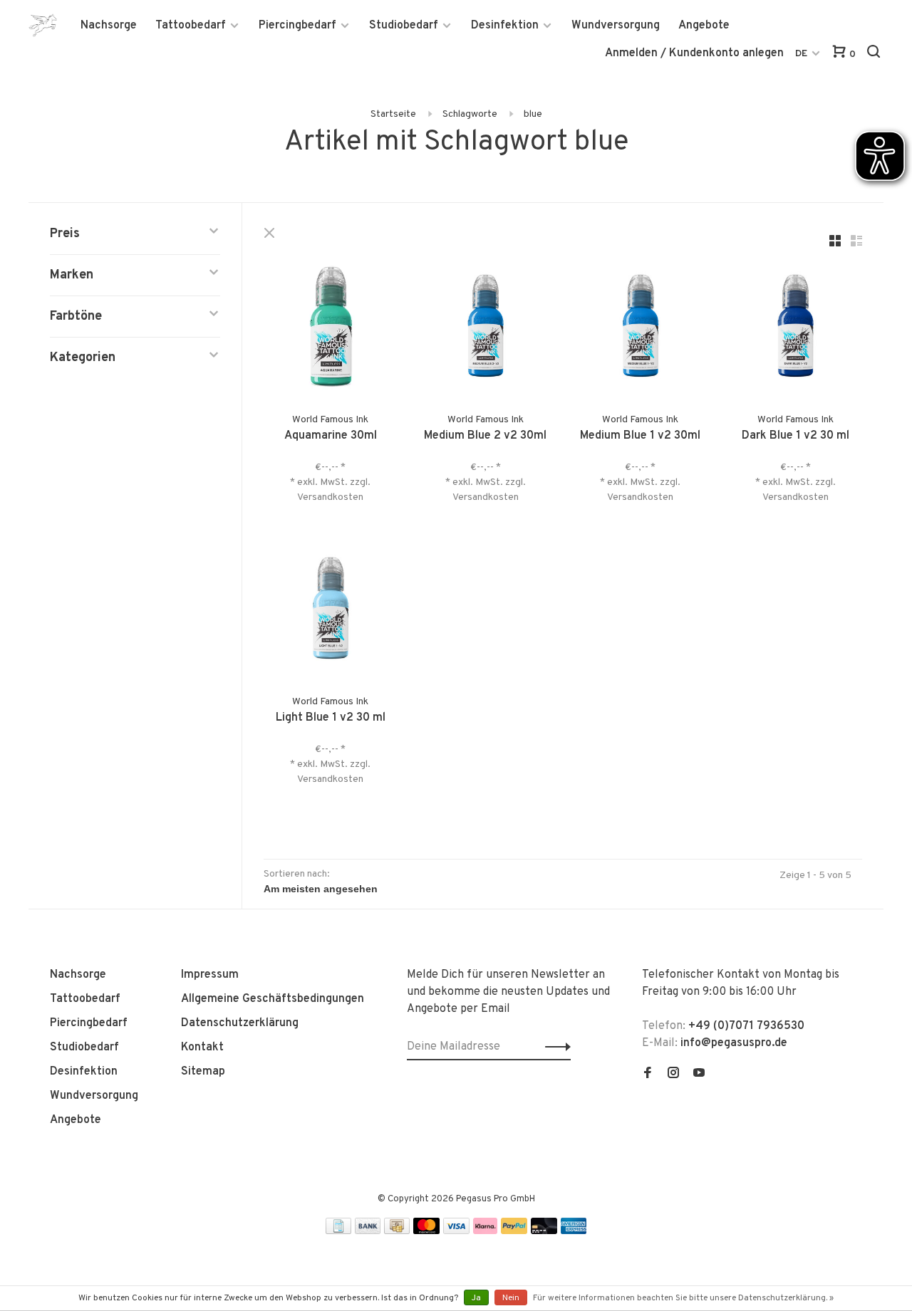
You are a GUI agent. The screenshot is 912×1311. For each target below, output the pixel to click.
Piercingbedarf (297, 26)
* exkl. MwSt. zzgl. (330, 482)
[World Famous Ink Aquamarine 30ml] (331, 328)
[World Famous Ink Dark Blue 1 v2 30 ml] (796, 328)
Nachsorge (109, 26)
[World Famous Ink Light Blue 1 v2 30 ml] (331, 611)
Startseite (393, 114)
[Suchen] (875, 54)
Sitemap (203, 1072)
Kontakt (202, 1047)
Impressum (210, 975)
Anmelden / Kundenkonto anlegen (694, 53)
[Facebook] (647, 1074)
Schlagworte (469, 114)
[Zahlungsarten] (338, 1231)
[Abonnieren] (554, 1046)
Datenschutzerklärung (240, 1023)
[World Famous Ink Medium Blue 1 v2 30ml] (641, 328)
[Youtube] (699, 1074)
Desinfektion (505, 26)
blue (533, 114)
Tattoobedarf (190, 26)
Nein (510, 1298)
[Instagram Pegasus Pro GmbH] (673, 1074)
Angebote (704, 26)
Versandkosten (330, 497)
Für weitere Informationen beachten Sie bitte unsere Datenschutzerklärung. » (683, 1298)
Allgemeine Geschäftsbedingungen (272, 999)
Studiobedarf (403, 26)
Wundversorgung (615, 26)
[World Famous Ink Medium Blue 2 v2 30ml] (486, 328)
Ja (476, 1298)
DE (801, 54)
